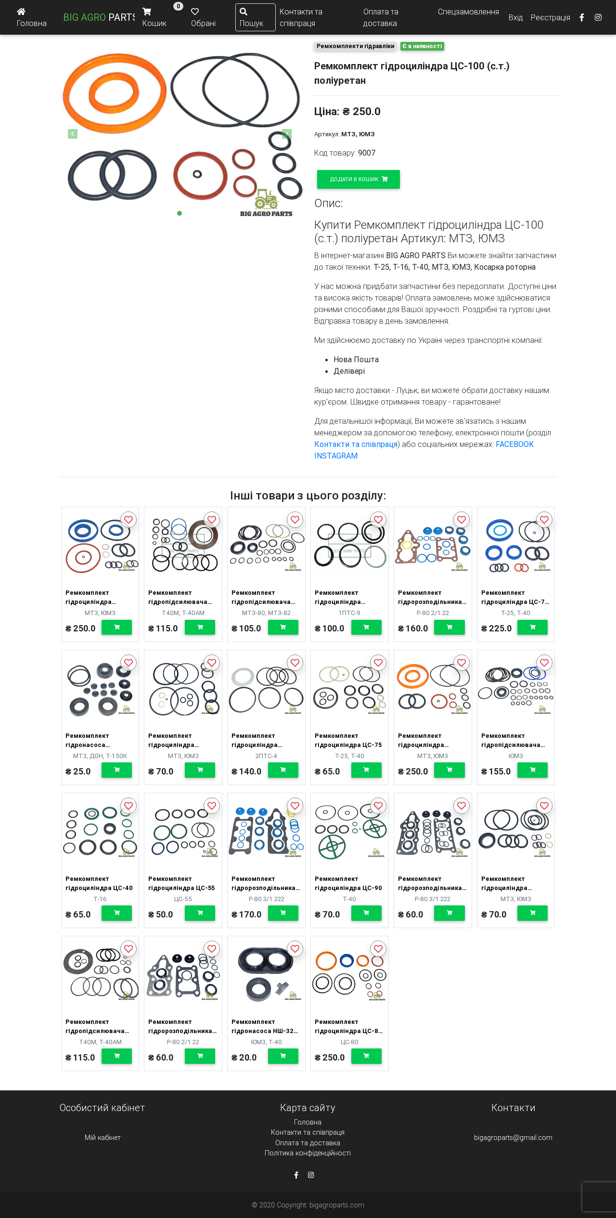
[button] (72, 133)
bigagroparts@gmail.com (513, 1137)
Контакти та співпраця (301, 17)
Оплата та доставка (380, 17)
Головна (307, 1122)
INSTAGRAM (336, 455)
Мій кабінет (103, 1137)
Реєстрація (550, 17)
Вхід (516, 17)
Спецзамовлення (468, 11)
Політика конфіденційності (308, 1153)
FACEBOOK (515, 444)
